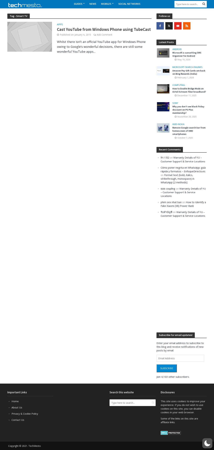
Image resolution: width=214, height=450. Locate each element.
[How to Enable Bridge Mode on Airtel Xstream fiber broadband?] (163, 88)
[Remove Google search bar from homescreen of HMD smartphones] (163, 127)
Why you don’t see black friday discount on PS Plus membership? (188, 109)
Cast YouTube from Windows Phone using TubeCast (104, 29)
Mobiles (106, 3)
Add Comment (104, 34)
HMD (174, 124)
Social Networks (129, 3)
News (92, 3)
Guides (78, 3)
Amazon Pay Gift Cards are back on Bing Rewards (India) (188, 72)
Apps (60, 24)
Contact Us (18, 419)
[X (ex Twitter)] (169, 26)
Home (15, 401)
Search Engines (193, 67)
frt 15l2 (165, 157)
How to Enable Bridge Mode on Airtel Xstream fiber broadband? (189, 90)
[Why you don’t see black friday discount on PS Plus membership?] (163, 106)
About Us (17, 407)
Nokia (181, 124)
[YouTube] (178, 26)
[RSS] (186, 26)
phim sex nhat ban (171, 202)
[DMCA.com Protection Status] (171, 432)
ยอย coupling (168, 188)
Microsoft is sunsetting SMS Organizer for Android (186, 54)
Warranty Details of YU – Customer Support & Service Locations (183, 192)
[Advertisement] (181, 274)
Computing (178, 85)
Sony (175, 103)
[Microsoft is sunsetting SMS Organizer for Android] (163, 52)
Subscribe (166, 368)
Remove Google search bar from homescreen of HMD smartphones (189, 131)
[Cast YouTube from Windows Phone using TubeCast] (29, 36)
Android (177, 49)
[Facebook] (160, 26)
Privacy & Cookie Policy (25, 413)
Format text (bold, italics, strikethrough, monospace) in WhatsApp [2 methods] (177, 178)
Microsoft (178, 67)
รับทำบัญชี (166, 212)
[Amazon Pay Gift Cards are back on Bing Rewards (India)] (163, 70)
